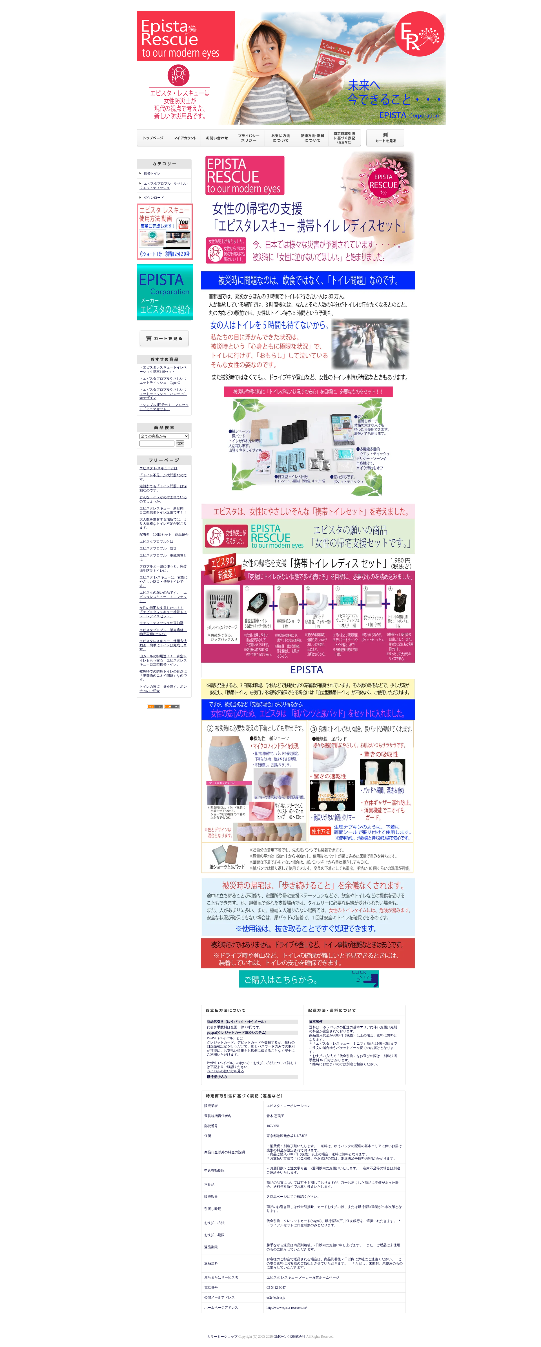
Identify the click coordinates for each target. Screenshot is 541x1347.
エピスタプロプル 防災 (158, 548)
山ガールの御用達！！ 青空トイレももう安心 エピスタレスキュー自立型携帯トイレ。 (163, 660)
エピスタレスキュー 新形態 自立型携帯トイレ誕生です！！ (163, 510)
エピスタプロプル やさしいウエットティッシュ (163, 186)
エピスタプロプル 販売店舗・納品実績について (163, 632)
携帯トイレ (152, 173)
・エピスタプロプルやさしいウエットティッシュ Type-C (163, 381)
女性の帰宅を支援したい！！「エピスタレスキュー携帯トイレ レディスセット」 (163, 612)
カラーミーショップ (222, 1337)
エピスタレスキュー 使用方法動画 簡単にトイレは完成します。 (163, 645)
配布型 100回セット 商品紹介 (164, 535)
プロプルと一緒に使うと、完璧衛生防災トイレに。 (163, 568)
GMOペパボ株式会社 (289, 1337)
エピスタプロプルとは (156, 542)
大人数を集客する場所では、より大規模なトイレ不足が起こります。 (163, 523)
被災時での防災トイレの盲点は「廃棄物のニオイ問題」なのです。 (163, 675)
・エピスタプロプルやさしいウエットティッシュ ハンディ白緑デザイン (163, 394)
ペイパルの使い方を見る (225, 1071)
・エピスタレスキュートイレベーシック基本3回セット (163, 369)
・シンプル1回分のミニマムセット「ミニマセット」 (164, 407)
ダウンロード (154, 198)
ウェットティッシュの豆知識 (161, 623)
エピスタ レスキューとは (158, 468)
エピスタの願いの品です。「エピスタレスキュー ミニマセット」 (163, 597)
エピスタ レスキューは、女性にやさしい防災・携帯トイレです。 (163, 581)
